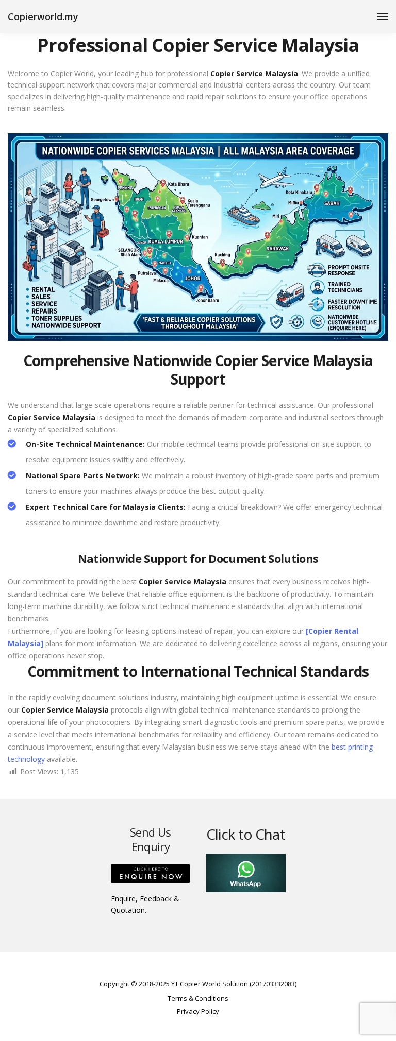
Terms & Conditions (198, 998)
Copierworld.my (43, 16)
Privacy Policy (198, 1011)
